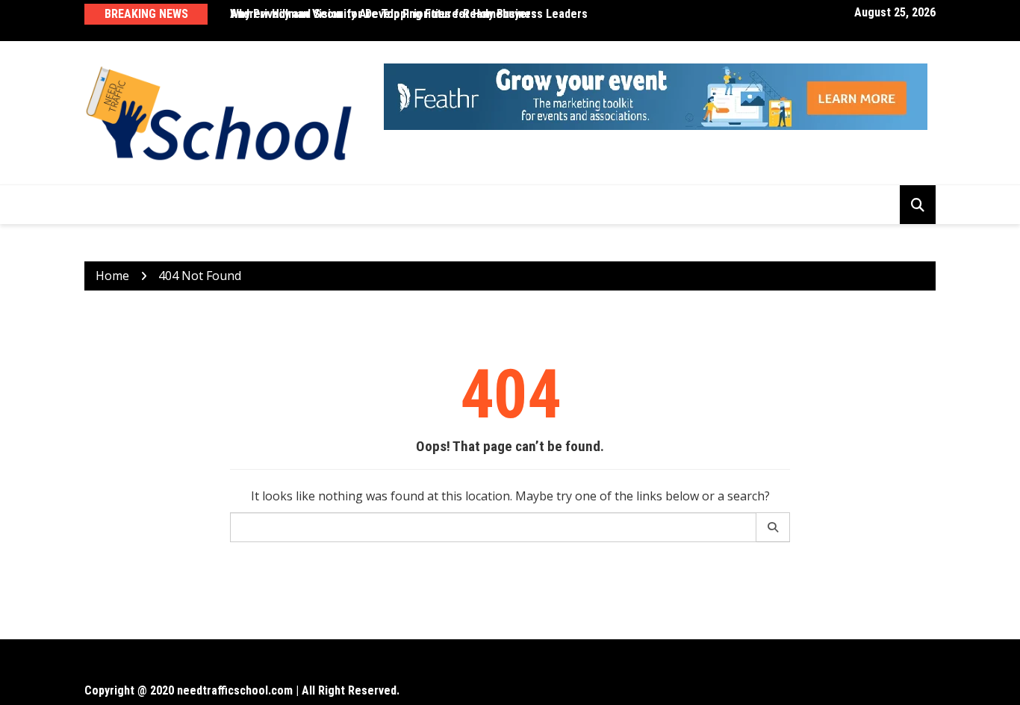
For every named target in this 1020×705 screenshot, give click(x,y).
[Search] (773, 527)
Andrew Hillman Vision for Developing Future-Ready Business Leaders (409, 14)
